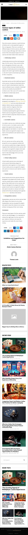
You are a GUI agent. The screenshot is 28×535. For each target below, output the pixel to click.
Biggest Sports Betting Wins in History (13, 326)
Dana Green (6, 453)
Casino (4, 25)
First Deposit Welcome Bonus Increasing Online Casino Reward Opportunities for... (19, 521)
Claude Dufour (6, 429)
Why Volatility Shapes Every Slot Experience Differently (12, 379)
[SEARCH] (24, 460)
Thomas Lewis (6, 31)
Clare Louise (6, 404)
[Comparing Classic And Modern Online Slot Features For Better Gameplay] (14, 391)
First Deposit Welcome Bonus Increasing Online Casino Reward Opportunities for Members (12, 450)
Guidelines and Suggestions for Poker (14, 239)
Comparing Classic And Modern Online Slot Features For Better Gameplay (13, 402)
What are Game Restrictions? (10, 285)
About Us (17, 1)
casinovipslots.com (17, 530)
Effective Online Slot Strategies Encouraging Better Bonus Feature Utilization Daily (12, 425)
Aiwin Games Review (14, 247)
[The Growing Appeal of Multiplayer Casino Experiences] (14, 346)
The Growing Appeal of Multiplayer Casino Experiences (12, 356)
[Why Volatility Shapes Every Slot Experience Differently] (14, 368)
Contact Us (11, 1)
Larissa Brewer (7, 358)
